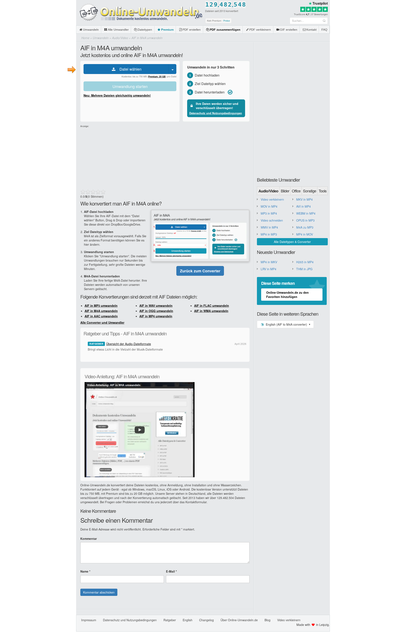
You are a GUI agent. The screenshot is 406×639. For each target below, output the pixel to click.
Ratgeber (169, 620)
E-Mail (171, 571)
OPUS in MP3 (305, 220)
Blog (267, 620)
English (187, 620)
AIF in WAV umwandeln (156, 305)
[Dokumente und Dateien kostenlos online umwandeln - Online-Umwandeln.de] (139, 12)
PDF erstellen (191, 29)
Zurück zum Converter (200, 271)
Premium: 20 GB (157, 76)
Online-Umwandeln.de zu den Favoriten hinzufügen (287, 294)
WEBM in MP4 (305, 213)
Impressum (88, 620)
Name (85, 571)
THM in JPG (304, 269)
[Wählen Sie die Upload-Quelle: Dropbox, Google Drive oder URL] (172, 69)
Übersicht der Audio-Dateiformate (128, 344)
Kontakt (311, 29)
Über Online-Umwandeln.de (239, 620)
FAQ (324, 29)
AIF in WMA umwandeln (211, 311)
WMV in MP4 (269, 227)
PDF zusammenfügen (225, 29)
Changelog (206, 620)
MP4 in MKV (269, 262)
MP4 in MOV (304, 234)
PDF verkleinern (260, 29)
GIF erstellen (288, 29)
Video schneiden (272, 220)
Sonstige (309, 190)
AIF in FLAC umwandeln (211, 305)
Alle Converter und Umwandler (102, 322)
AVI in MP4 (303, 206)
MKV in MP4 (304, 199)
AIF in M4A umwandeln (101, 311)
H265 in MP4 (305, 262)
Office (296, 190)
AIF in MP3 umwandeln (101, 305)
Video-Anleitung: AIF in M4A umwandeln (113, 385)
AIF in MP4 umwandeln (155, 316)
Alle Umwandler (118, 29)
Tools (322, 190)
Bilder (285, 190)
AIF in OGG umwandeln (156, 311)
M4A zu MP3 (304, 227)
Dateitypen (145, 29)
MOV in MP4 (269, 206)
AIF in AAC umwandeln (101, 316)
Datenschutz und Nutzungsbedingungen (215, 113)
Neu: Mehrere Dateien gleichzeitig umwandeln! (117, 95)
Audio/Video (268, 191)
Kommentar (88, 538)
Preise (226, 20)
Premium (167, 29)
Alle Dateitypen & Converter (292, 242)
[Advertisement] (165, 157)
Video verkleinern (272, 199)
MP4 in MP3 (269, 234)
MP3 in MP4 (269, 213)
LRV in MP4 (268, 269)
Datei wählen (128, 69)
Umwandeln (91, 29)
